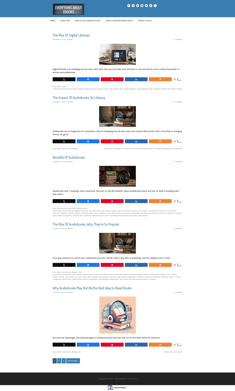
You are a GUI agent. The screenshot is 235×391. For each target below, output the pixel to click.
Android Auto (88, 275)
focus (108, 213)
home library (103, 277)
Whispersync (114, 279)
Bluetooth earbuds (60, 213)
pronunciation (115, 216)
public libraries (154, 89)
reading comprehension (163, 149)
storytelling (177, 149)
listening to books (143, 277)
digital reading (90, 89)
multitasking (155, 277)
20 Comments (177, 102)
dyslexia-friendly (74, 213)
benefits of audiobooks (167, 211)
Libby (111, 89)
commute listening (136, 275)
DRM (168, 275)
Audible (114, 211)
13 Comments (178, 229)
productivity (105, 216)
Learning (75, 149)
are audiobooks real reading (100, 211)
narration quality (167, 277)
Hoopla (105, 89)
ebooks (99, 89)
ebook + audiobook (66, 277)
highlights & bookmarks (131, 213)
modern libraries (129, 89)
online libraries (142, 89)
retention (125, 216)
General (74, 272)
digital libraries (78, 89)
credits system (148, 275)
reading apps (165, 89)
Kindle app (147, 213)
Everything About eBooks (68, 8)
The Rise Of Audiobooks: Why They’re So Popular (86, 224)
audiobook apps (106, 275)
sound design (77, 279)
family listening (99, 213)
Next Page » (73, 361)
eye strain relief (87, 213)
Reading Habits (82, 208)
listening (145, 149)
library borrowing (129, 277)
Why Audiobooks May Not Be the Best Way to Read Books (92, 287)
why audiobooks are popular (130, 279)
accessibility (118, 149)
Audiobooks (67, 89)
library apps (118, 89)
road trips (133, 216)
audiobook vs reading (139, 211)
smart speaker (143, 216)
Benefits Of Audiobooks (69, 157)
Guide (64, 87)
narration (96, 216)
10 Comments (177, 39)
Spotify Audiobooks (90, 279)
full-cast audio (81, 277)
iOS (142, 213)
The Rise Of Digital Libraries (71, 35)
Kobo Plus (163, 213)
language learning (174, 213)
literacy (152, 149)
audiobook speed (124, 211)
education (137, 149)
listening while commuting (82, 216)
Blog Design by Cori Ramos (126, 379)
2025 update (66, 211)
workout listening (149, 279)
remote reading (176, 89)
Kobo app (155, 213)
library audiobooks (64, 216)
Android (85, 211)
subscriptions (104, 279)
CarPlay (126, 275)
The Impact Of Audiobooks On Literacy (79, 97)
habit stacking (93, 277)
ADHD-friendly (77, 275)
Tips (79, 352)
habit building (116, 213)
